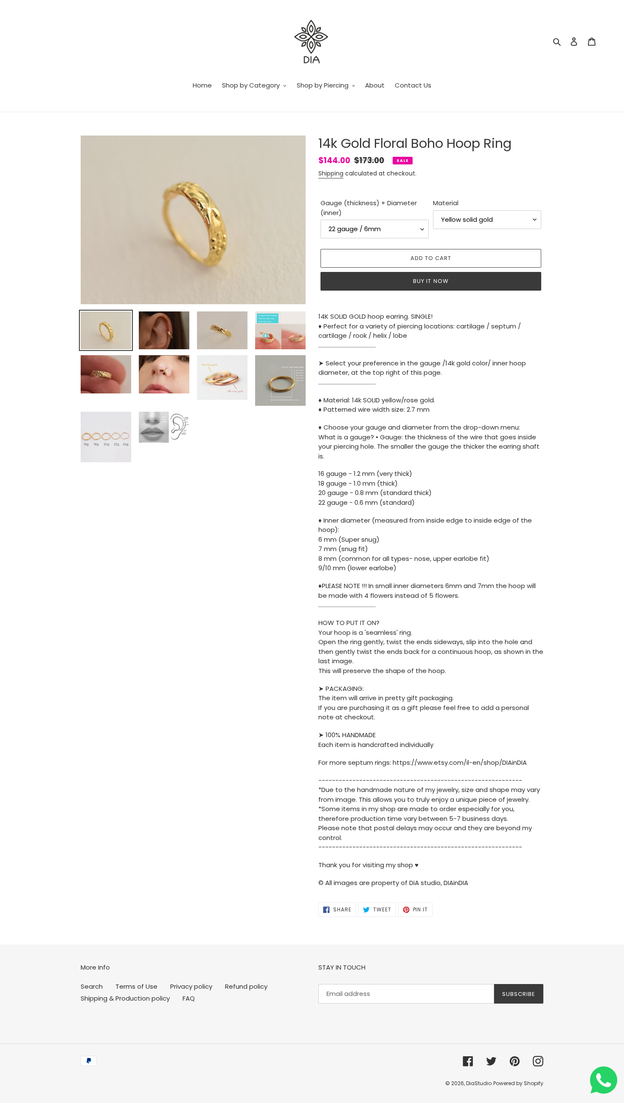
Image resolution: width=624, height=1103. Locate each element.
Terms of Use (136, 986)
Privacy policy (191, 986)
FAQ (189, 998)
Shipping (330, 173)
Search (92, 986)
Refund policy (246, 986)
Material (445, 202)
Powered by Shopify (518, 1083)
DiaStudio (479, 1083)
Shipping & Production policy (125, 998)
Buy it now (430, 281)
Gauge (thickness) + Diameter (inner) (368, 207)
